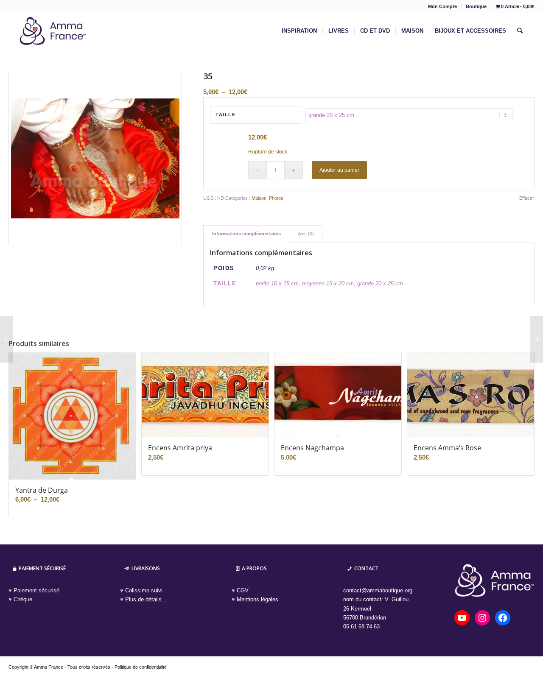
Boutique (476, 6)
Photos (276, 198)
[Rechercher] (520, 31)
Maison (259, 198)
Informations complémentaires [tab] (246, 233)
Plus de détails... (146, 599)
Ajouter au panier (339, 170)
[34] (6, 339)
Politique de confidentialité (141, 667)
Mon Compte (442, 6)
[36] (536, 339)
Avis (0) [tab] (306, 233)
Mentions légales (257, 599)
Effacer (526, 198)
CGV (243, 590)
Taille (225, 114)
